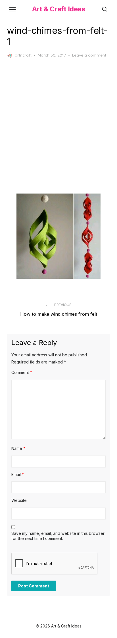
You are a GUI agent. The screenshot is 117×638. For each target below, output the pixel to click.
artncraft (23, 55)
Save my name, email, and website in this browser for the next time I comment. (58, 536)
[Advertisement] (58, 125)
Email (17, 474)
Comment (21, 372)
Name (18, 448)
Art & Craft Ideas (58, 9)
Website (19, 500)
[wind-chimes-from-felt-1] (58, 236)
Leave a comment (89, 55)
